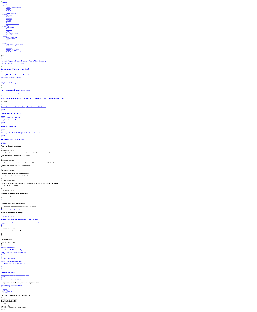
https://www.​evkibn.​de (5, 286)
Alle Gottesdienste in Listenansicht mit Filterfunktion (12, 209)
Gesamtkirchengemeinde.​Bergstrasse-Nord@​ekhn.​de (12, 285)
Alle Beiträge (3, 143)
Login (2, 2)
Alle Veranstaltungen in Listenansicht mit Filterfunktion (12, 279)
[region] (128, 123)
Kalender (5, 2)
